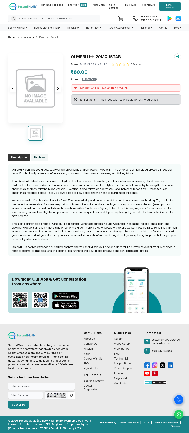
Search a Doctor (94, 380)
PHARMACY (99, 5)
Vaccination (121, 383)
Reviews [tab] (39, 157)
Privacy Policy (108, 422)
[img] (35, 88)
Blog (117, 353)
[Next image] (58, 88)
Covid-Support (123, 368)
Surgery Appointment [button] (119, 27)
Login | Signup (170, 6)
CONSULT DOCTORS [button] (52, 5)
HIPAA (146, 422)
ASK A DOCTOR (113, 6)
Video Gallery (122, 343)
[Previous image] (13, 88)
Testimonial (121, 358)
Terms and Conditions (165, 422)
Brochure (119, 373)
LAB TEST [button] (77, 5)
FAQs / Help (121, 378)
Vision (87, 353)
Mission (88, 348)
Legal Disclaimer (129, 422)
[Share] (177, 56)
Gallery (118, 338)
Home (12, 37)
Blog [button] (176, 27)
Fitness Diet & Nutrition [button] (46, 27)
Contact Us (90, 343)
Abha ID (163, 27)
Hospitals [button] (72, 27)
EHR (86, 363)
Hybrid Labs (91, 368)
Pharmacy (27, 37)
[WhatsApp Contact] (178, 415)
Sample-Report (123, 363)
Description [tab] (19, 157)
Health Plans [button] (93, 27)
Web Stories (121, 348)
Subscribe (18, 404)
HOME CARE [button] (129, 5)
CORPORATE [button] (148, 5)
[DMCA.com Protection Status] (155, 382)
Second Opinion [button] (17, 27)
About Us (89, 338)
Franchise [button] (145, 27)
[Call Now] (178, 400)
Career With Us (93, 358)
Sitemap (175, 426)
